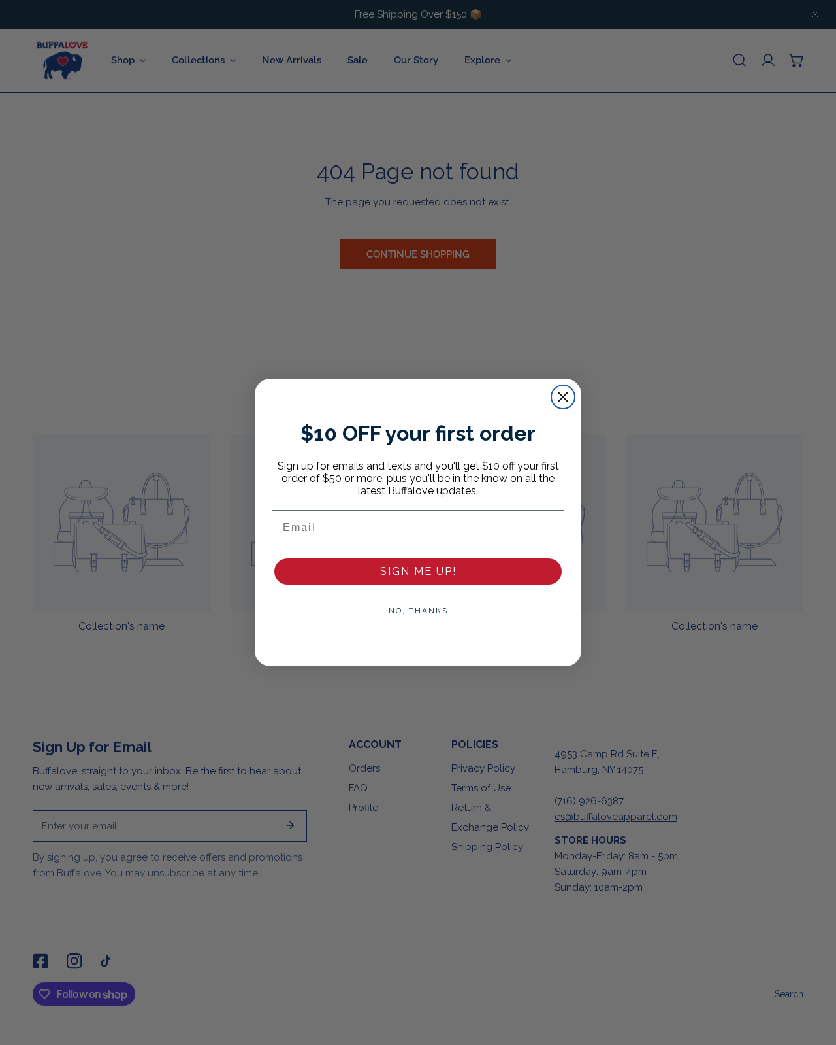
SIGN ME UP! (418, 571)
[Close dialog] (563, 397)
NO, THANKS (418, 610)
